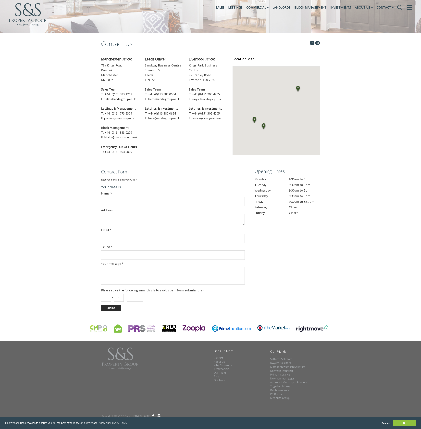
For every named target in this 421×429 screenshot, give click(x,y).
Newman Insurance (282, 371)
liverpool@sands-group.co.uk (206, 99)
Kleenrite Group (280, 398)
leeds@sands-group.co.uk (164, 99)
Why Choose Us (223, 365)
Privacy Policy (141, 416)
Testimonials (221, 369)
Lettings (235, 7)
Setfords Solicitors (281, 359)
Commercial (256, 7)
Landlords (281, 7)
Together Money (280, 386)
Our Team (220, 373)
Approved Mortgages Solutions (289, 382)
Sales (220, 7)
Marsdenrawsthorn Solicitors (287, 367)
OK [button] (405, 423)
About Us (363, 7)
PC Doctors (277, 394)
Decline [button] (386, 423)
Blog (216, 376)
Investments (340, 7)
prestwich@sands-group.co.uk (119, 118)
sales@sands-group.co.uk (120, 99)
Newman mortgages (282, 378)
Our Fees (219, 380)
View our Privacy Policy (113, 423)
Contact (384, 7)
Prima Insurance (280, 374)
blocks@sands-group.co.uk (120, 137)
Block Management (310, 7)
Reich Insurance (279, 390)
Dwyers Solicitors (280, 363)
